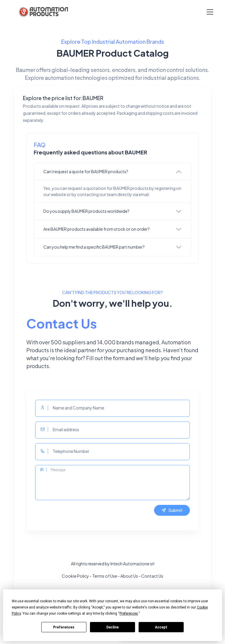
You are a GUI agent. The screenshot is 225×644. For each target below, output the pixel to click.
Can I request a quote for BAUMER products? (85, 171)
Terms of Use (104, 576)
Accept (161, 627)
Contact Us (152, 576)
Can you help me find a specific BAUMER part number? (94, 246)
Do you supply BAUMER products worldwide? (86, 211)
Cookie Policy (75, 576)
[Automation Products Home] (43, 12)
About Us (129, 576)
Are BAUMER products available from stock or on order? (96, 229)
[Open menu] (209, 11)
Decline (112, 627)
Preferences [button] (129, 613)
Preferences (63, 627)
